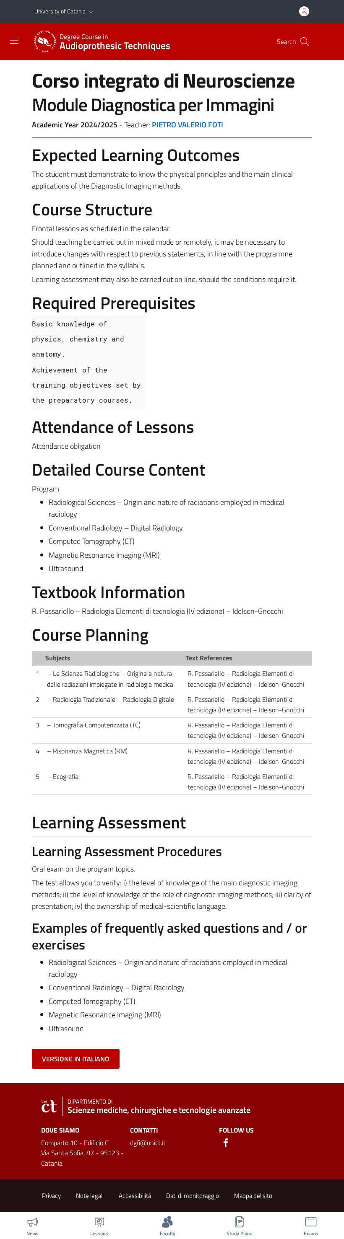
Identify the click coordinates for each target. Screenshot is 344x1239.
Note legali (90, 1195)
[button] (91, 11)
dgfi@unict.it (148, 1143)
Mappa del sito (253, 1195)
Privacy (51, 1195)
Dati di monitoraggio (192, 1195)
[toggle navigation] (14, 41)
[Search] (305, 41)
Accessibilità (135, 1195)
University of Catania (60, 11)
